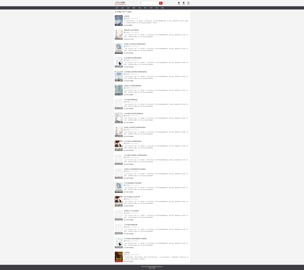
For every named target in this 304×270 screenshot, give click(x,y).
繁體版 (153, 268)
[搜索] (161, 3)
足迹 (188, 4)
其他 (162, 8)
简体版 (150, 268)
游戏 (151, 8)
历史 (139, 8)
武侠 (128, 8)
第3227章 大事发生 (128, 261)
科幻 (145, 8)
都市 (134, 8)
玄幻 (122, 8)
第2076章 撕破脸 (128, 25)
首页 (117, 8)
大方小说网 (145, 266)
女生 (156, 8)
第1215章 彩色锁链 (128, 53)
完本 (183, 4)
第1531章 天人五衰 (128, 39)
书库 (179, 4)
